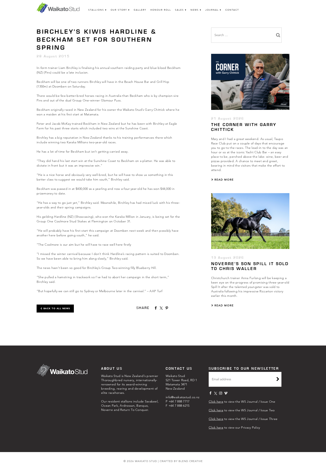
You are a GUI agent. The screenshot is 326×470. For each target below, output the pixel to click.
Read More (223, 179)
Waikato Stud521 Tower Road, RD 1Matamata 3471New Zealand (181, 382)
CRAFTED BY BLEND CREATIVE (181, 461)
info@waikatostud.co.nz (182, 397)
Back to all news (56, 308)
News (194, 9)
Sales (179, 9)
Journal (212, 9)
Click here (216, 402)
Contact (232, 9)
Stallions (96, 9)
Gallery (140, 9)
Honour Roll (160, 9)
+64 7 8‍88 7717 (179, 401)
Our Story (119, 9)
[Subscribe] (278, 379)
